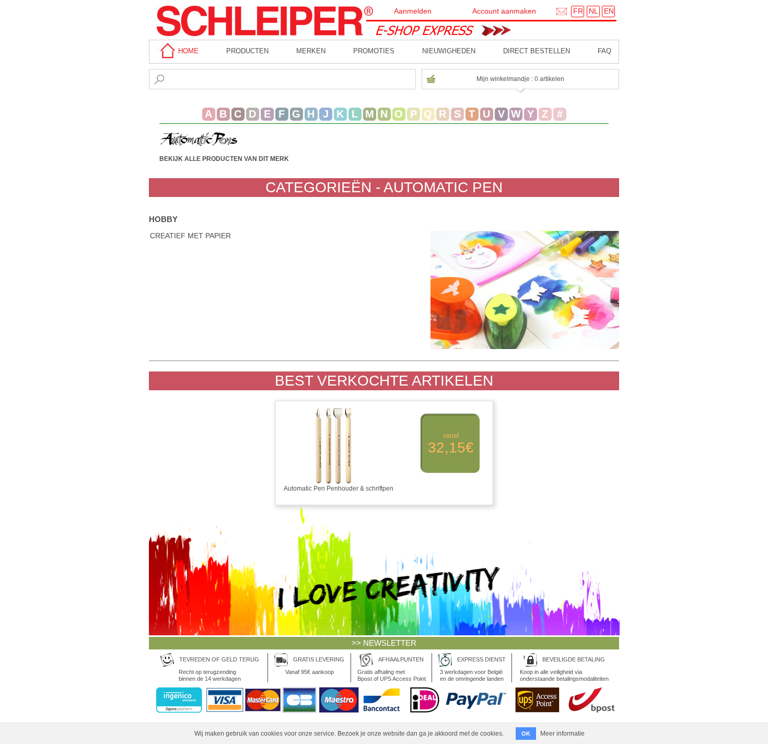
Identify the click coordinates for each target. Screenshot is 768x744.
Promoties (373, 51)
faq (604, 51)
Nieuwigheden (448, 51)
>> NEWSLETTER (384, 642)
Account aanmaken (504, 11)
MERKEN (310, 51)
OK (525, 733)
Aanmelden (413, 11)
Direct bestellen (536, 51)
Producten (247, 51)
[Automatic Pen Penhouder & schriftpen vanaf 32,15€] (384, 495)
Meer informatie (562, 733)
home (187, 51)
